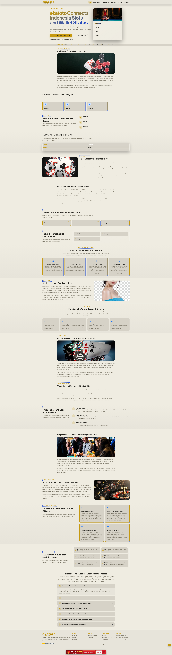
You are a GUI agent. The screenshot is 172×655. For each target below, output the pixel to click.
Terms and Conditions (107, 637)
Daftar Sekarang (89, 652)
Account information (61, 35)
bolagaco (126, 2)
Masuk (99, 652)
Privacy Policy (105, 639)
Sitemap (127, 651)
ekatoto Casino (106, 2)
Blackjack (113, 2)
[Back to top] (169, 645)
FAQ (103, 643)
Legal (103, 641)
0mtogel (120, 2)
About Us (104, 635)
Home (90, 2)
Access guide (96, 2)
